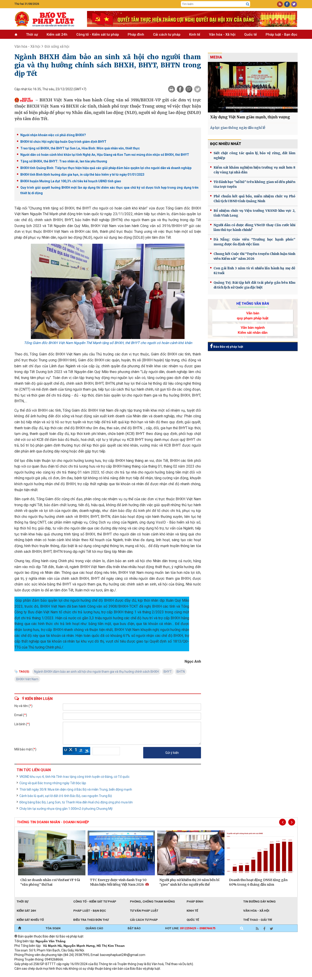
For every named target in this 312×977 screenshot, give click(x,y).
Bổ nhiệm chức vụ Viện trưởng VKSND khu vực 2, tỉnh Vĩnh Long (254, 213)
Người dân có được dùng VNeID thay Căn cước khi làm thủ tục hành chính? (254, 227)
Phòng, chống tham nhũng (152, 901)
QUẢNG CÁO (94, 928)
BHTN (181, 671)
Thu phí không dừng (95, 975)
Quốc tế (250, 34)
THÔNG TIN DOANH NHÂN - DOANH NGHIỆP (53, 822)
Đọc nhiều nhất (225, 144)
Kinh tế (194, 34)
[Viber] (188, 89)
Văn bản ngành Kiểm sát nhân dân (252, 330)
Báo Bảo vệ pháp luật (228, 346)
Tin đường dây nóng (259, 901)
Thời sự (32, 34)
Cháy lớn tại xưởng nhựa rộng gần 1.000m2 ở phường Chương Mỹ (66, 808)
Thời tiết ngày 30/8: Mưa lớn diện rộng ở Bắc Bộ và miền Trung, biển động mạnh (75, 789)
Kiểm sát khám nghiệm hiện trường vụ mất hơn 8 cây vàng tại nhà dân (254, 169)
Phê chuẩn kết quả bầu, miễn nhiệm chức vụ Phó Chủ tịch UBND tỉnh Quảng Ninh (254, 198)
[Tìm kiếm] (247, 4)
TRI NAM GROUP (28, 975)
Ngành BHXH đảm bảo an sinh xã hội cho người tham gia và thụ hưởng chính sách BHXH (96, 671)
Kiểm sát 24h (57, 34)
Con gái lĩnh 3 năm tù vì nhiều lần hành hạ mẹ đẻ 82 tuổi (254, 270)
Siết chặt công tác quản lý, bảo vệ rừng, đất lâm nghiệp (254, 155)
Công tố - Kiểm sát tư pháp (97, 34)
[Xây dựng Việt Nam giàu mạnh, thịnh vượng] (253, 87)
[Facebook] (180, 89)
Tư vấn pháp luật (144, 910)
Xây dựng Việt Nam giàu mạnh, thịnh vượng (250, 117)
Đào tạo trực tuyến (127, 975)
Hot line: (190, 928)
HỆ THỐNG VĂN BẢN (252, 304)
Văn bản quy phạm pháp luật (252, 315)
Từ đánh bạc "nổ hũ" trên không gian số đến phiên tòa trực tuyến (254, 184)
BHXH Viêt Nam (27, 679)
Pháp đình (136, 34)
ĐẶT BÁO (134, 928)
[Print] (171, 89)
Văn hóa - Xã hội (222, 34)
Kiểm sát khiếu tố (30, 919)
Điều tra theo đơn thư (91, 919)
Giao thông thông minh (60, 975)
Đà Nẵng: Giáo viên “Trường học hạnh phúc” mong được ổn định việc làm (254, 241)
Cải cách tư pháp (166, 34)
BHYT (168, 671)
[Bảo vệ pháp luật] (47, 19)
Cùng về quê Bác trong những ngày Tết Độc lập (52, 783)
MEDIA (216, 57)
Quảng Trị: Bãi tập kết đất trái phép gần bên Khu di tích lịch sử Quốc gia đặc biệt (254, 285)
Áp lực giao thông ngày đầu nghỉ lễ (237, 128)
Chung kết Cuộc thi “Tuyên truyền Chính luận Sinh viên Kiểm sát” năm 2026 (254, 256)
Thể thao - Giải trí (257, 919)
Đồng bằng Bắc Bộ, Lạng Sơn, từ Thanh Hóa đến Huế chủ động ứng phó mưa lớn (76, 802)
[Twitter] (197, 89)
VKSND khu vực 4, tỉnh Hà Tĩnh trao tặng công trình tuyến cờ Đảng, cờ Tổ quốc (74, 776)
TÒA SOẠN (53, 928)
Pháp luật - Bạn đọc (281, 34)
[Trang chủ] (19, 928)
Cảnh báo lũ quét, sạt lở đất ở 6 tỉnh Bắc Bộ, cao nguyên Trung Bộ (65, 796)
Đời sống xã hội (57, 46)
